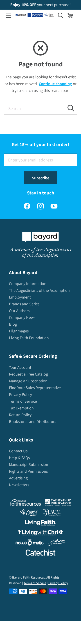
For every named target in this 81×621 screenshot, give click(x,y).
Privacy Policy (20, 394)
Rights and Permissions (28, 471)
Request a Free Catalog (28, 374)
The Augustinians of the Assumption (39, 290)
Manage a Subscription (28, 380)
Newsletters (19, 484)
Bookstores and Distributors (32, 421)
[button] (9, 15)
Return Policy (20, 414)
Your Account (20, 367)
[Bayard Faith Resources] (25, 503)
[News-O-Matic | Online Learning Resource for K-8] (29, 543)
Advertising (18, 478)
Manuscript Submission (28, 464)
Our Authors (19, 310)
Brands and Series (24, 303)
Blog (13, 324)
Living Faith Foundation (29, 337)
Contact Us (18, 450)
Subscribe (40, 177)
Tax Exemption (21, 408)
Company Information (27, 283)
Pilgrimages (19, 331)
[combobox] (40, 108)
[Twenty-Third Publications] (58, 503)
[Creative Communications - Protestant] (29, 513)
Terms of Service (23, 401)
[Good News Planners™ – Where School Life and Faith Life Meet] (57, 543)
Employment (20, 297)
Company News (22, 317)
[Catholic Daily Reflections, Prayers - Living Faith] (40, 523)
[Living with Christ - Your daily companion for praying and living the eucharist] (40, 534)
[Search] (71, 108)
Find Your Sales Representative (35, 387)
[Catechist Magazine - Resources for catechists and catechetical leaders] (40, 553)
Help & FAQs (19, 457)
